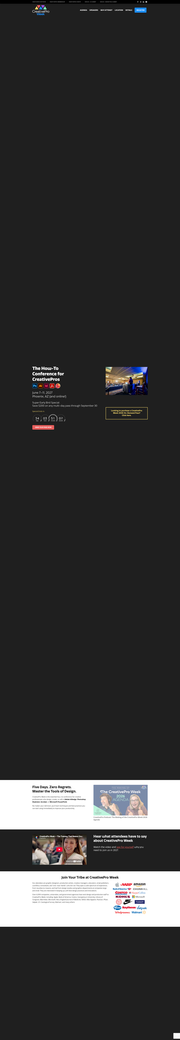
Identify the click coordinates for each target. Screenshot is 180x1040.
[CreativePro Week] (40, 10)
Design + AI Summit (90, 2)
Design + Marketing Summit (108, 2)
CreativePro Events (75, 2)
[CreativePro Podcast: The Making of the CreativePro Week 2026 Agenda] (120, 800)
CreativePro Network (39, 2)
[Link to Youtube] (146, 1)
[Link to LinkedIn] (143, 1)
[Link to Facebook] (137, 1)
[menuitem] (40, 2)
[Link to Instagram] (140, 1)
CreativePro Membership (57, 2)
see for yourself (125, 847)
